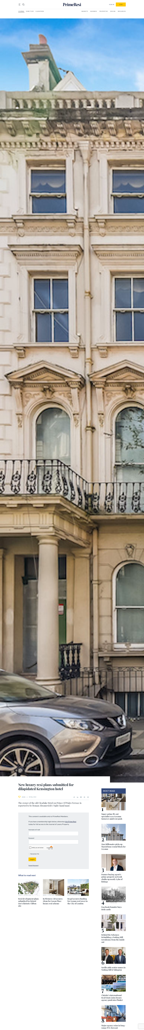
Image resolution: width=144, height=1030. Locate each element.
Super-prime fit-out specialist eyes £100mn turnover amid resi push (111, 816)
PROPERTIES (103, 11)
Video (20, 895)
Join (120, 4)
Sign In (111, 4)
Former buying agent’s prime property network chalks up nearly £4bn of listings (111, 878)
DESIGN (112, 11)
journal (21, 11)
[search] (23, 5)
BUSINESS (93, 11)
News (23, 797)
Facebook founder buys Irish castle (111, 908)
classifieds (40, 11)
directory (30, 11)
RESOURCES (122, 11)
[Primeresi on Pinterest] (84, 797)
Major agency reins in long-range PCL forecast (113, 1026)
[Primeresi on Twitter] (74, 797)
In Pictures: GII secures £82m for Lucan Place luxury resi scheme (52, 901)
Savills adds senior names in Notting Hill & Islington (113, 968)
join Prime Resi (70, 822)
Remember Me (34, 854)
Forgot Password (33, 865)
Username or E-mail (34, 829)
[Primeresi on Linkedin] (77, 797)
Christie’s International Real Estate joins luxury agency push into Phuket (112, 997)
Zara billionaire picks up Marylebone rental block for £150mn (113, 846)
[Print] (88, 797)
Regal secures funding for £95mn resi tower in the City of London (78, 901)
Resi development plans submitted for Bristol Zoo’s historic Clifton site (28, 902)
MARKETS (85, 11)
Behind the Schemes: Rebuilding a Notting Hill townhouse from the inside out (113, 938)
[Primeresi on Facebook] (81, 797)
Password (31, 838)
